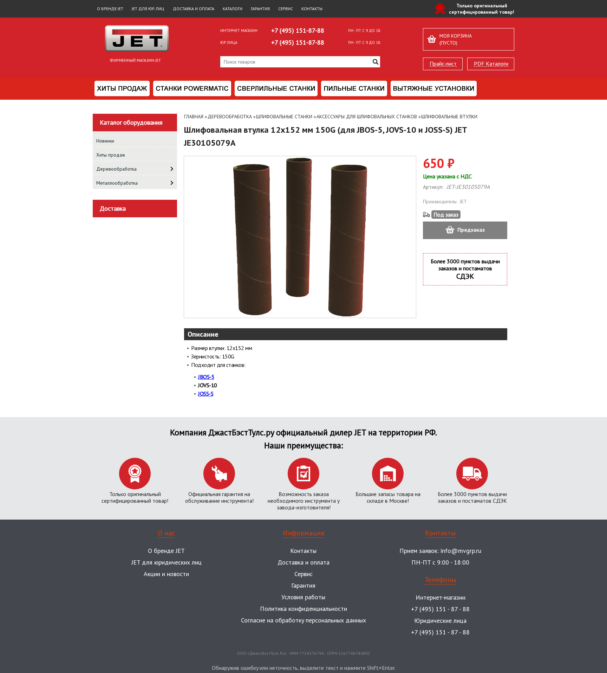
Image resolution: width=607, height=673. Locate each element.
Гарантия (260, 8)
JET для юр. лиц (148, 8)
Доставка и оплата (193, 8)
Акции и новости (166, 574)
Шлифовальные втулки (449, 116)
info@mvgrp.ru (460, 551)
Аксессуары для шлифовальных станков (366, 116)
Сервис (285, 8)
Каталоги (232, 8)
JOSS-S (205, 393)
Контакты (311, 8)
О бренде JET (110, 8)
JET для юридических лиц (166, 562)
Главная (193, 116)
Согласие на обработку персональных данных (303, 620)
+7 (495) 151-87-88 (297, 30)
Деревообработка (230, 116)
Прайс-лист (443, 64)
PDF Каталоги (491, 64)
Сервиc (303, 574)
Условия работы (303, 597)
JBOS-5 (206, 376)
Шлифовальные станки (284, 116)
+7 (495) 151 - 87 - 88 (440, 609)
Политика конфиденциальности (303, 609)
